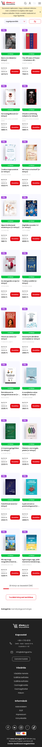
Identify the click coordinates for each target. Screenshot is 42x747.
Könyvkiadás (21, 718)
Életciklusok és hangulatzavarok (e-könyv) (10, 394)
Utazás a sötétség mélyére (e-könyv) (30, 115)
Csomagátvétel (21, 689)
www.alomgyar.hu (17, 739)
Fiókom (21, 693)
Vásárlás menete (21, 673)
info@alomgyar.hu (24, 652)
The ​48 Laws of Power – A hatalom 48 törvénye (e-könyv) (31, 60)
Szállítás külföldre (21, 681)
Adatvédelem (21, 706)
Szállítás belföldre (21, 677)
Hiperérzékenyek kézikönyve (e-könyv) (10, 226)
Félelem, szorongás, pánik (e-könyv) (30, 449)
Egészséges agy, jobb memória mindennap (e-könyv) (31, 562)
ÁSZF (21, 710)
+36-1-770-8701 (24, 640)
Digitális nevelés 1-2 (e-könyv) (30, 226)
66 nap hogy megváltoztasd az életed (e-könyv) (8, 562)
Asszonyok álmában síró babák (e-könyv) (31, 338)
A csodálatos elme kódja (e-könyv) (29, 393)
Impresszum (21, 714)
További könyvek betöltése (21, 597)
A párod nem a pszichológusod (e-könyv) (30, 506)
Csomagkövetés (21, 685)
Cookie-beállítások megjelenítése (21, 744)
